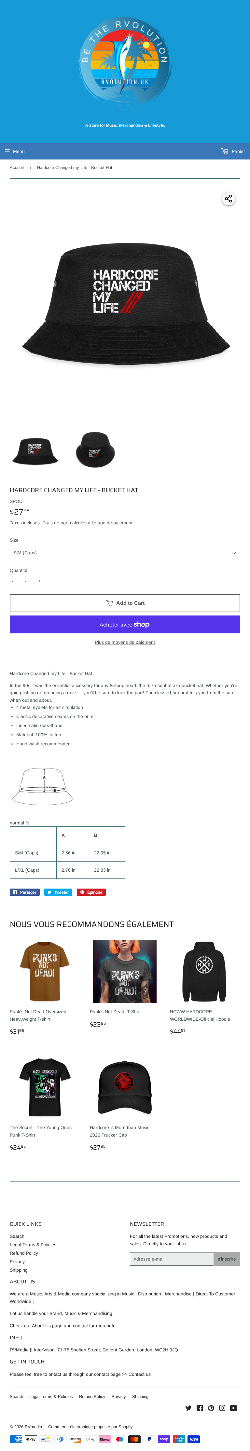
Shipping (19, 1270)
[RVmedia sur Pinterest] (211, 1409)
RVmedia (33, 1426)
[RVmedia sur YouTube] (233, 1409)
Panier (237, 151)
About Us (41, 1325)
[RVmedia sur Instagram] (222, 1409)
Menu (19, 151)
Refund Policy (24, 1253)
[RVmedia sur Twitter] (188, 1409)
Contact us (140, 1374)
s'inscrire (227, 1259)
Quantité (18, 570)
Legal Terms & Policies (33, 1244)
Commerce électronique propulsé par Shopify (90, 1426)
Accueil (17, 167)
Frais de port (55, 522)
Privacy (17, 1261)
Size (14, 540)
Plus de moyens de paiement (125, 642)
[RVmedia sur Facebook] (199, 1409)
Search (17, 1236)
